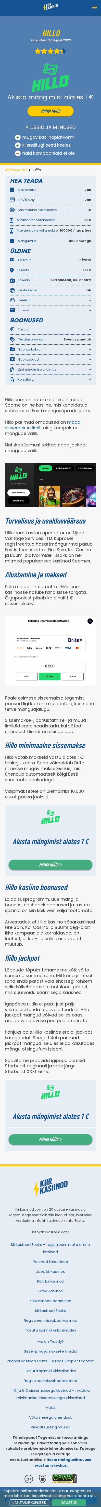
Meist (50, 1407)
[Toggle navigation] (94, 7)
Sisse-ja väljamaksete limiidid (50, 1351)
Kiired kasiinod (50, 1291)
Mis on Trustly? (51, 1341)
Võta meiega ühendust (50, 1417)
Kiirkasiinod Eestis (50, 1310)
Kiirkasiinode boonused (50, 1300)
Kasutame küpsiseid (30, 1502)
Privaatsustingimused (50, 1427)
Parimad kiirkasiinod (50, 1261)
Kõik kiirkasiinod (50, 1281)
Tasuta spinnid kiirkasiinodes (50, 1330)
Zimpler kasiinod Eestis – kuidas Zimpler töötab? (50, 1361)
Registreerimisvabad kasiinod (50, 1320)
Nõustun (69, 1503)
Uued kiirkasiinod (50, 1271)
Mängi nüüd (50, 111)
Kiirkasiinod (15, 169)
